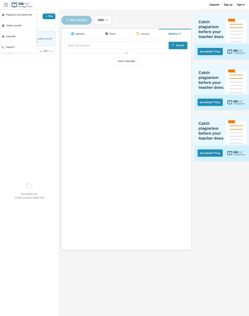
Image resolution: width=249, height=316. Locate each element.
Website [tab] (78, 34)
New (50, 16)
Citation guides (14, 25)
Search (180, 45)
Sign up (228, 4)
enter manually (126, 61)
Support (10, 47)
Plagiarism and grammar (19, 15)
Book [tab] (110, 34)
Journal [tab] (142, 34)
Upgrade (10, 36)
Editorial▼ (175, 34)
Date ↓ (46, 51)
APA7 (103, 20)
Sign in (241, 4)
